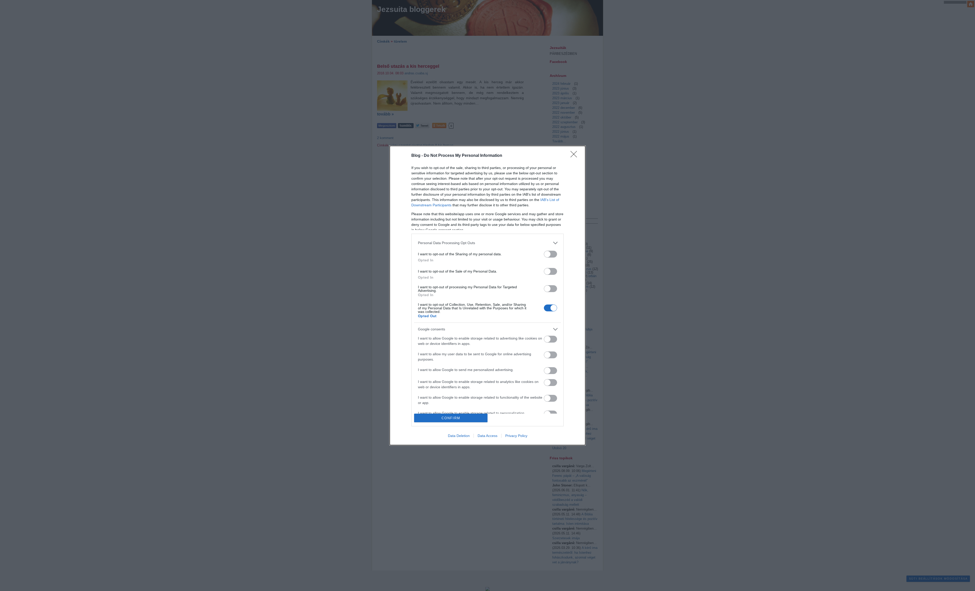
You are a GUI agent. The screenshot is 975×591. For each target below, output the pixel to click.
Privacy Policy (516, 436)
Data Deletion (459, 436)
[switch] (550, 254)
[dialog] (487, 295)
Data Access (487, 436)
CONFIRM (451, 418)
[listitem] (487, 243)
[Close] (575, 156)
